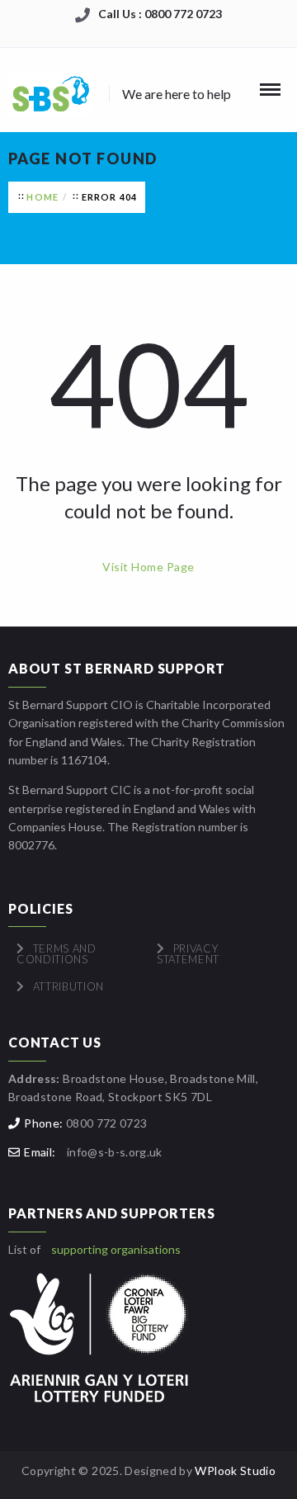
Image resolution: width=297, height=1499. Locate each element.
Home (42, 197)
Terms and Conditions (56, 954)
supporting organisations (116, 1249)
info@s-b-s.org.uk (115, 1152)
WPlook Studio (235, 1471)
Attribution (68, 986)
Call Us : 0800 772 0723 (160, 14)
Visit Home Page (148, 567)
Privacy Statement (188, 954)
